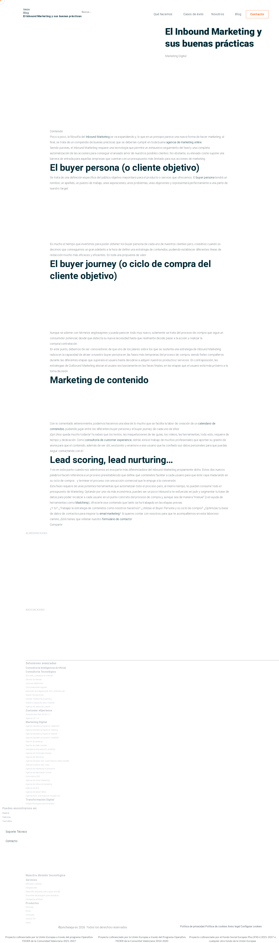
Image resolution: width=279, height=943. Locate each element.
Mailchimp (81, 502)
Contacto (257, 14)
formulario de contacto (116, 519)
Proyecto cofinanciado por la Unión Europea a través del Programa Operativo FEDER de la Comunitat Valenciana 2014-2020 (142, 939)
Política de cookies (216, 926)
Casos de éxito (193, 14)
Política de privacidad (192, 926)
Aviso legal (234, 926)
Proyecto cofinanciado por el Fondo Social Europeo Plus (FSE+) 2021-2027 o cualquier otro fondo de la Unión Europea (232, 939)
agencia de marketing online (184, 142)
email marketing (110, 513)
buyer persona (205, 177)
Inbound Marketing (98, 136)
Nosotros (217, 14)
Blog (238, 14)
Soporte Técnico (16, 831)
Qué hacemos (163, 14)
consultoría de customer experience (108, 440)
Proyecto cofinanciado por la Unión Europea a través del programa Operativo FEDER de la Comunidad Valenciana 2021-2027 (49, 939)
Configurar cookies (251, 926)
